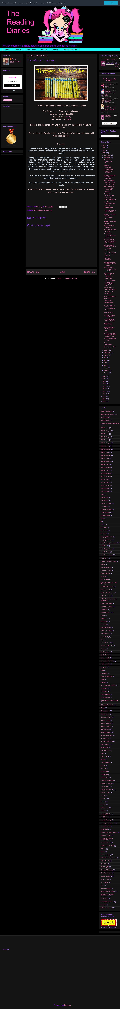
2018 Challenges (106, 461)
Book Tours (104, 558)
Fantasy (103, 640)
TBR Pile (103, 849)
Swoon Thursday (105, 843)
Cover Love (104, 609)
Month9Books (105, 729)
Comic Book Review (106, 603)
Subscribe (12, 85)
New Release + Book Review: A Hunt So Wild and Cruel (110, 334)
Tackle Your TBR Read (107, 846)
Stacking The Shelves (107, 823)
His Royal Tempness (108, 116)
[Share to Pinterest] (66, 207)
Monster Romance (106, 726)
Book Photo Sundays (107, 555)
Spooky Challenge (106, 820)
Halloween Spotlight (106, 676)
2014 (104, 396)
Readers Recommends (107, 780)
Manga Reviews (105, 714)
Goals (102, 670)
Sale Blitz (103, 811)
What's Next (104, 899)
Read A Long (104, 771)
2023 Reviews (105, 488)
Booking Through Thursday (108, 561)
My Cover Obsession (107, 741)
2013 (104, 399)
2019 (104, 383)
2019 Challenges (106, 467)
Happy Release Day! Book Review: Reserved (110, 177)
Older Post (89, 272)
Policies (44, 50)
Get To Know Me (105, 664)
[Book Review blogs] (11, 146)
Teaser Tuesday (108, 207)
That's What (104, 864)
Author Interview (105, 512)
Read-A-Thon (104, 777)
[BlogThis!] (61, 207)
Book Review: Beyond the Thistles (108, 161)
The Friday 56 (105, 867)
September (107, 352)
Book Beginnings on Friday (108, 543)
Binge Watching (105, 515)
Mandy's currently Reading (109, 80)
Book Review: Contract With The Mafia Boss (110, 235)
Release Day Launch (107, 789)
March (106, 368)
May (105, 362)
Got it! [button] (111, 3)
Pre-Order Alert (105, 750)
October (106, 350)
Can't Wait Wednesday (107, 586)
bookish (103, 564)
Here (68, 117)
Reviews (55, 50)
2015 (104, 394)
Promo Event (104, 756)
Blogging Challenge (106, 540)
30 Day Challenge (106, 503)
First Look (103, 649)
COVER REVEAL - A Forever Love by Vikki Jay (110, 254)
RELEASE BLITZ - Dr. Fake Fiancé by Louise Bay (110, 269)
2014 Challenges (106, 437)
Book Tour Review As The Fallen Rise (109, 329)
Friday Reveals (105, 658)
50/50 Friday (104, 506)
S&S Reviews (105, 808)
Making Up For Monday (107, 705)
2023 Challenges (106, 485)
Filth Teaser (107, 293)
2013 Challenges (106, 431)
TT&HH (103, 885)
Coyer (102, 615)
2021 (104, 378)
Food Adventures (105, 652)
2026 (104, 145)
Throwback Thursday (43, 210)
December (107, 155)
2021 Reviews (105, 479)
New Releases (105, 744)
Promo (102, 753)
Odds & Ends (104, 747)
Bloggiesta (104, 533)
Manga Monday (105, 711)
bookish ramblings (106, 567)
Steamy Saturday (106, 826)
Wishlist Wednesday (106, 902)
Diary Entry (104, 621)
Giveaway (103, 667)
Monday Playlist (105, 720)
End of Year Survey (106, 630)
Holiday (103, 679)
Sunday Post (104, 829)
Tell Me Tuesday (105, 861)
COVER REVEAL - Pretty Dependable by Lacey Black (110, 289)
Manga (103, 708)
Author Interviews (70, 50)
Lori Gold (107, 86)
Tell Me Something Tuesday (109, 858)
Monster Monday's (106, 723)
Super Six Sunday (106, 835)
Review (103, 802)
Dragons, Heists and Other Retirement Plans (110, 92)
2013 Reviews (105, 434)
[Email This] (60, 207)
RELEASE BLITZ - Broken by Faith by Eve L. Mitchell (110, 241)
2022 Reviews (105, 482)
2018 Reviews (105, 464)
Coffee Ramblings (106, 596)
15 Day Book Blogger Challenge (110, 423)
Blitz (102, 524)
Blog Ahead (104, 527)
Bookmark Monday (106, 570)
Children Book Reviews (107, 593)
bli (101, 521)
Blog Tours (104, 530)
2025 (104, 147)
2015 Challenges (106, 443)
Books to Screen (105, 573)
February (107, 370)
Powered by (9, 90)
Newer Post (33, 272)
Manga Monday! (108, 312)
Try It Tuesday (105, 882)
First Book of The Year (107, 646)
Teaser (102, 852)
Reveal (103, 796)
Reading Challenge (106, 783)
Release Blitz (104, 786)
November (107, 157)
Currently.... (104, 618)
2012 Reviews (105, 428)
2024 (104, 150)
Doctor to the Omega (108, 99)
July (105, 357)
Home (7, 50)
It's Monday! (104, 691)
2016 (104, 391)
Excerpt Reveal (105, 633)
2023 (104, 153)
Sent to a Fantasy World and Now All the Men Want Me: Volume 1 (108, 108)
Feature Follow (105, 643)
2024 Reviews (105, 491)
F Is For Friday (105, 637)
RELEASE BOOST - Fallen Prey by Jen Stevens (110, 263)
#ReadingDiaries (105, 420)
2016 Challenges (106, 449)
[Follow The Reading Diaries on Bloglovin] (7, 100)
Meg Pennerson (105, 95)
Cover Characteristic (106, 606)
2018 (104, 386)
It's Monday (104, 688)
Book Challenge (105, 552)
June (105, 360)
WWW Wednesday (106, 908)
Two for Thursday (106, 888)
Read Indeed (104, 774)
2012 (104, 401)
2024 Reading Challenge (110, 59)
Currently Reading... (109, 296)
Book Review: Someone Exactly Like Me (109, 203)
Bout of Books (105, 579)
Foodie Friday (105, 655)
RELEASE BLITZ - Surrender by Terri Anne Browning (109, 182)
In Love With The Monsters (108, 685)
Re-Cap (103, 765)
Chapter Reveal (105, 590)
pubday (103, 759)
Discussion (104, 624)
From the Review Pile (107, 661)
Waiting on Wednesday (107, 891)
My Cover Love (105, 738)
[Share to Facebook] (65, 207)
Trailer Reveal (105, 879)
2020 (104, 381)
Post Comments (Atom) (67, 279)
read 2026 (103, 768)
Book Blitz (103, 546)
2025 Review (104, 497)
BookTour (103, 576)
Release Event (105, 792)
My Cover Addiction (106, 735)
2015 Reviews (105, 446)
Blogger (67, 1005)
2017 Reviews (105, 458)
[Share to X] (63, 207)
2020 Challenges (106, 473)
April (105, 365)
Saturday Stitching (106, 814)
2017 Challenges (106, 455)
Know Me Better (105, 697)
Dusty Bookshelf (105, 627)
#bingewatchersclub (106, 411)
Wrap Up (103, 905)
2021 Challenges (106, 476)
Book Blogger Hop (106, 549)
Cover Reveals (105, 612)
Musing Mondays (105, 732)
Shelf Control (104, 817)
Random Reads (105, 762)
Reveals (103, 799)
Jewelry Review (105, 694)
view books (117, 67)
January (106, 373)
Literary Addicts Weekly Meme (109, 700)
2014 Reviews (105, 440)
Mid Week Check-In (106, 717)
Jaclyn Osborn (105, 112)
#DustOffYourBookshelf (107, 414)
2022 (104, 376)
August (106, 355)
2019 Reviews (105, 470)
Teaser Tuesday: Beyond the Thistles (108, 171)
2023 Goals (31, 50)
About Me (18, 50)
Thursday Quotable (106, 873)
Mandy (14, 59)
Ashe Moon (108, 101)
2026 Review (104, 500)
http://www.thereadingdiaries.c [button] (58, 3)
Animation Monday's (106, 509)
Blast (102, 518)
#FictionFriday (105, 417)
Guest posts (104, 673)
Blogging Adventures (107, 537)
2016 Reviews (105, 452)
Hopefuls (103, 682)
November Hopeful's (110, 347)
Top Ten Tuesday (105, 876)
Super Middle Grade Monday (109, 832)
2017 (104, 389)
